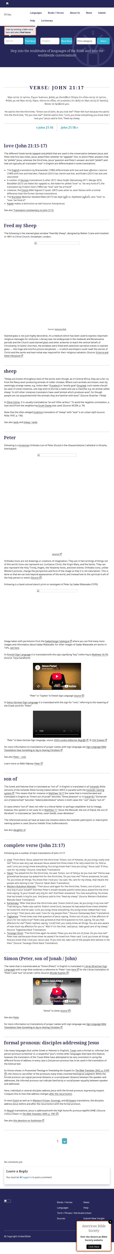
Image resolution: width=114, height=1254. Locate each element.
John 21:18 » (69, 127)
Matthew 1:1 (50, 809)
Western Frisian (41, 1100)
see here (14, 647)
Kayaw (10, 203)
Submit (102, 12)
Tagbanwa (12, 916)
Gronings (55, 1100)
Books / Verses (56, 12)
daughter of (19, 830)
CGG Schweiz (98, 740)
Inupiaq (81, 385)
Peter (37, 763)
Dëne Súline (13, 402)
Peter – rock (19, 756)
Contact (87, 1213)
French (25, 190)
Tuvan (73, 1050)
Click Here (94, 1246)
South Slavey (45, 405)
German (24, 180)
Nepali (10, 1110)
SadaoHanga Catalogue (57, 641)
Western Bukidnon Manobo (21, 886)
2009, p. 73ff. (39, 1113)
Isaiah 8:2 (90, 796)
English (15, 170)
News (89, 12)
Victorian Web (60, 329)
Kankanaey (12, 903)
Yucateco (54, 385)
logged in (27, 1177)
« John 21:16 (44, 127)
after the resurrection (60, 1093)
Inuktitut (38, 412)
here (74, 969)
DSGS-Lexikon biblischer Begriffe (70, 740)
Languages (36, 12)
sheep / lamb (30, 422)
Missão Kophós (58, 972)
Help (32, 20)
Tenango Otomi (15, 933)
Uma (9, 859)
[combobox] (86, 41)
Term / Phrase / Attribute (70, 1213)
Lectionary (47, 20)
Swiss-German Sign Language (22, 702)
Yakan (10, 873)
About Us (75, 12)
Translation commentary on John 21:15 (33, 210)
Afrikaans (71, 1100)
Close (110, 1222)
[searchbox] (86, 41)
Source (35, 577)
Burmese (16, 196)
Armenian (24, 445)
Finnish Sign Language (19, 654)
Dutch (16, 1100)
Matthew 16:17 (56, 793)
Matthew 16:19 (99, 654)
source (56, 554)
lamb (16, 422)
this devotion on (27, 1120)
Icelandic (94, 786)
